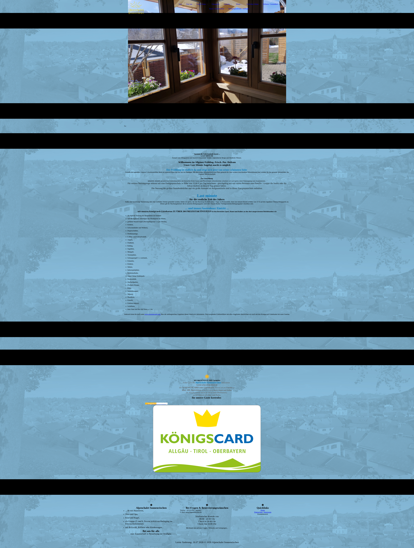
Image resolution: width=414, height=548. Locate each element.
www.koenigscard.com (152, 314)
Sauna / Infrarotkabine (216, 9)
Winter (238, 4)
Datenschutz (258, 512)
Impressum (267, 512)
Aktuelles (227, 4)
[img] (143, 7)
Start (180, 4)
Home (263, 510)
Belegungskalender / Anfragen (238, 9)
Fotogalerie (215, 4)
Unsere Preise (201, 4)
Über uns (189, 4)
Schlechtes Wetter (252, 4)
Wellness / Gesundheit (270, 4)
